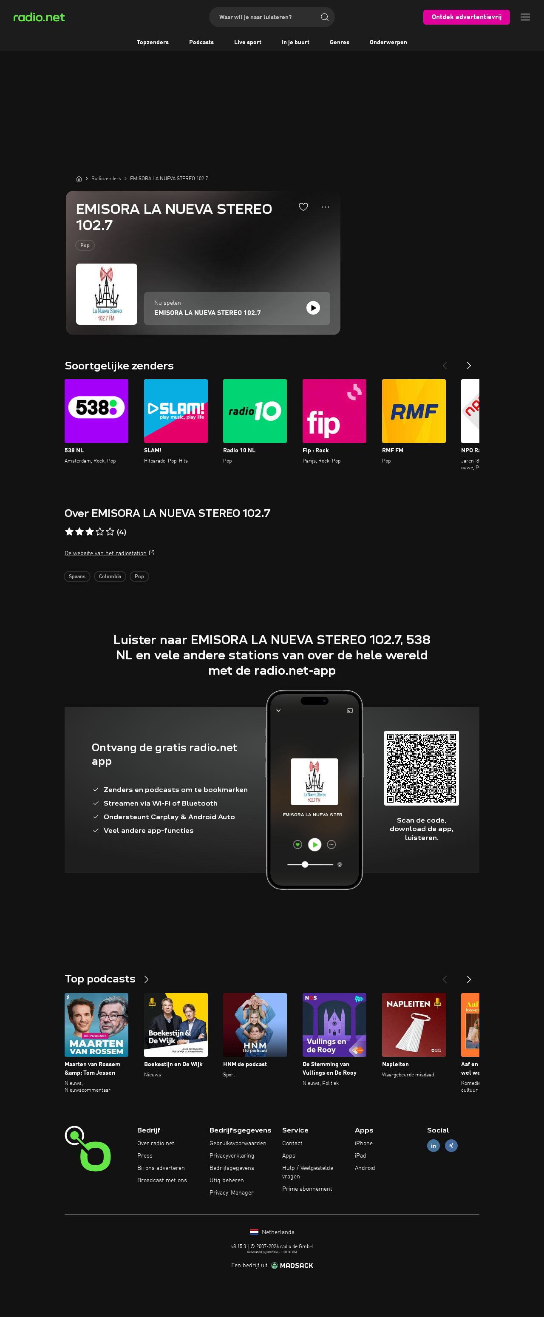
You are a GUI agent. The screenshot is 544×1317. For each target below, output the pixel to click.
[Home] (79, 178)
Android (365, 1168)
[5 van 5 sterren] (110, 532)
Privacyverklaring (232, 1156)
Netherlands (277, 1232)
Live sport (247, 42)
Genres (339, 42)
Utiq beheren (227, 1181)
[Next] (469, 362)
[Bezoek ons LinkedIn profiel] (433, 1145)
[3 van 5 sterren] (90, 532)
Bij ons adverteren (161, 1168)
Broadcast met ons (162, 1181)
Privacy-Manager (232, 1193)
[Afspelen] (313, 308)
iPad (360, 1156)
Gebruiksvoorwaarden (238, 1144)
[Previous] (444, 362)
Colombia (110, 576)
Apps (288, 1156)
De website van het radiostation (106, 553)
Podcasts (201, 42)
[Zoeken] (325, 17)
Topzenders (153, 42)
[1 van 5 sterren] (69, 532)
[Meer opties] (325, 207)
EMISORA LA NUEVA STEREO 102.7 (207, 313)
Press (145, 1156)
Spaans (77, 576)
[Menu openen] (525, 17)
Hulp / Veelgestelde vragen (307, 1172)
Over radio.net (155, 1144)
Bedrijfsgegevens (232, 1168)
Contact (292, 1144)
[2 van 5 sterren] (79, 532)
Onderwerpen (388, 42)
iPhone (364, 1144)
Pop (85, 245)
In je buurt (295, 42)
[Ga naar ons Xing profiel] (451, 1145)
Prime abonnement (307, 1189)
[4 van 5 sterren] (100, 532)
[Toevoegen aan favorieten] (303, 206)
